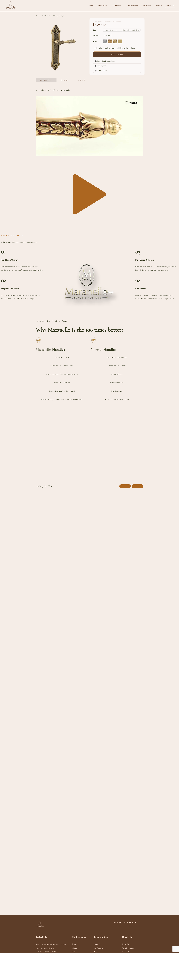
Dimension (64, 80)
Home (38, 16)
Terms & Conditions (128, 874)
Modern (74, 870)
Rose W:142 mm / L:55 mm (131, 30)
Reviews (81, 80)
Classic (74, 874)
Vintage (55, 16)
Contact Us (125, 870)
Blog (95, 877)
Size (94, 30)
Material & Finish (46, 80)
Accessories (76, 885)
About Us (97, 870)
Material (96, 35)
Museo (74, 881)
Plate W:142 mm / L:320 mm (112, 30)
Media (96, 885)
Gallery (96, 881)
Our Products (46, 16)
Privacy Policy (126, 877)
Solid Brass (107, 35)
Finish (95, 41)
